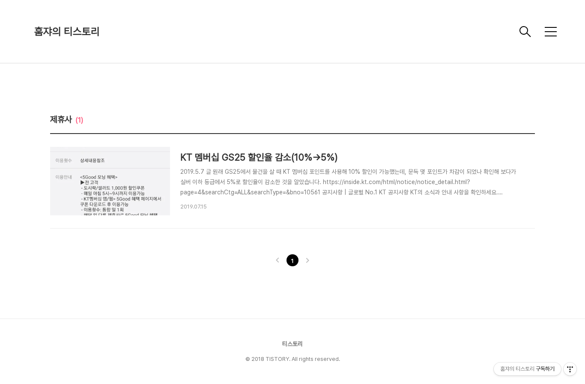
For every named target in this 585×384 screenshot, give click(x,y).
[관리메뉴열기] (570, 369)
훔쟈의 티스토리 (67, 31)
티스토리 (292, 343)
